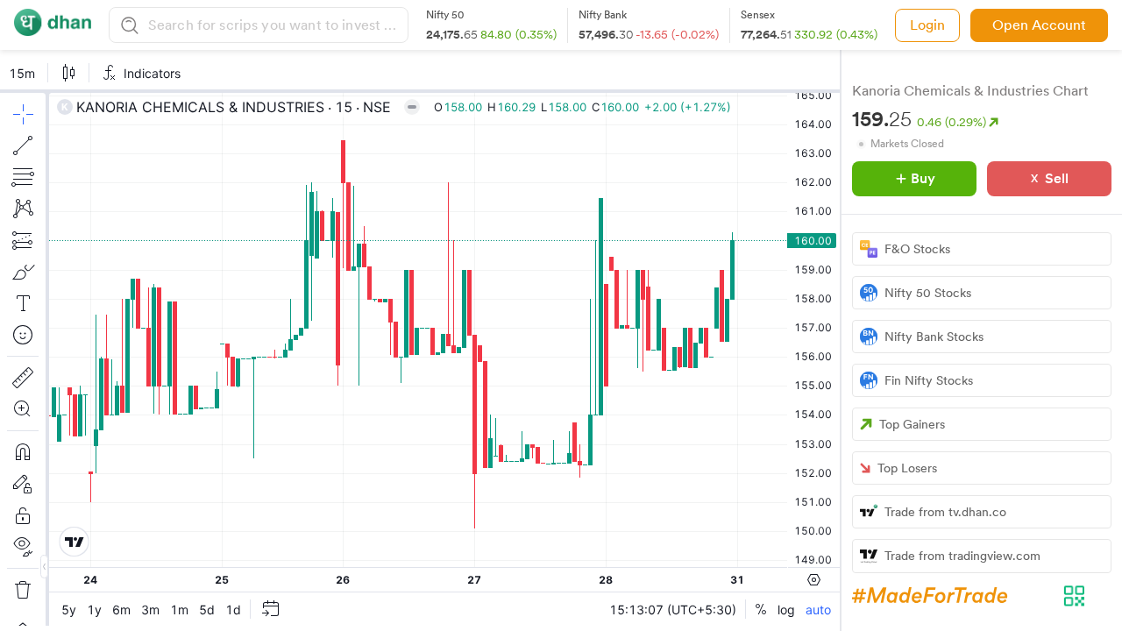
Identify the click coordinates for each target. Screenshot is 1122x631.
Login (927, 25)
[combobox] (276, 25)
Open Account (1039, 25)
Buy (923, 178)
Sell (1057, 178)
